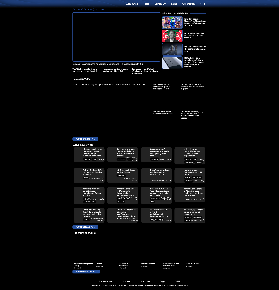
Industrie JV (78, 9)
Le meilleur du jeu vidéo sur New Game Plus (86, 4)
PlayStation (89, 9)
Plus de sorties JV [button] (85, 271)
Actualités (132, 3)
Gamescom (100, 9)
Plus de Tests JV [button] (84, 139)
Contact (127, 281)
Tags (162, 281)
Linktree (145, 281)
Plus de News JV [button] (84, 227)
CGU (177, 281)
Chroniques (189, 3)
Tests (146, 3)
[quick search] (200, 4)
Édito (174, 3)
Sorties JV (160, 3)
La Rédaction (106, 281)
